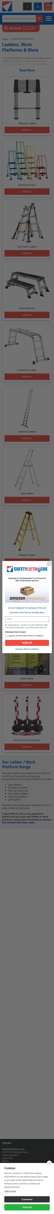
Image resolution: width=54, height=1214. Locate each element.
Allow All (27, 1207)
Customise (27, 1199)
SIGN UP (27, 643)
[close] (49, 1163)
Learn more (10, 1191)
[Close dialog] (49, 564)
